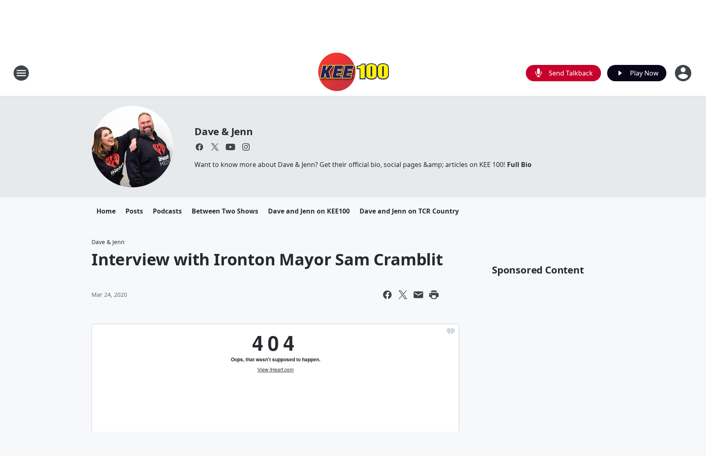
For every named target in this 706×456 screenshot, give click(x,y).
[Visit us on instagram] (246, 147)
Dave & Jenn (223, 131)
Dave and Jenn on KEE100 (309, 211)
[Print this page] (434, 294)
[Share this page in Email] (418, 294)
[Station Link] (353, 72)
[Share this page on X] (403, 294)
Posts (134, 211)
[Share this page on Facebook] (387, 294)
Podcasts (167, 211)
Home (106, 211)
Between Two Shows (225, 211)
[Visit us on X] (215, 147)
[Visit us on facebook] (199, 147)
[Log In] (684, 73)
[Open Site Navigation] (21, 73)
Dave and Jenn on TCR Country (409, 211)
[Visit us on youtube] (230, 147)
